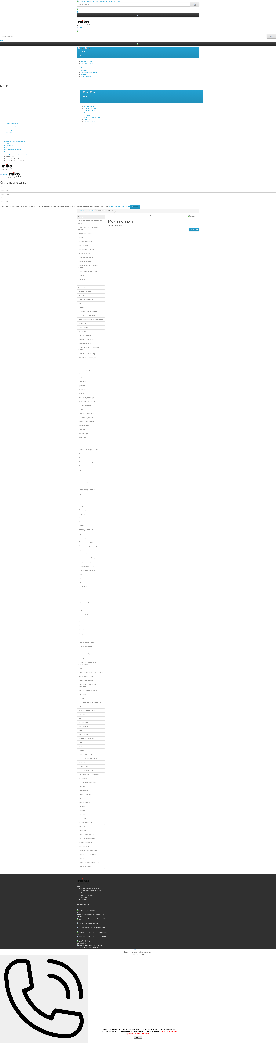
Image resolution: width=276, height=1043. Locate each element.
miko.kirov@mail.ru (88, 923)
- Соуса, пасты (82, 634)
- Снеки (80, 626)
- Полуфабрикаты (83, 514)
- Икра (80, 718)
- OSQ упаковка (83, 778)
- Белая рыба (82, 714)
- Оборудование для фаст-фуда (88, 546)
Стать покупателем (87, 66)
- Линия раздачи (83, 538)
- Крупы (80, 237)
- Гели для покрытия (84, 366)
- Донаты (81, 295)
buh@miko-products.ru (89, 941)
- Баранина (81, 494)
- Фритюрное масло (84, 866)
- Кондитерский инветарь (86, 339)
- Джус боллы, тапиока (85, 233)
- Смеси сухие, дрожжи (85, 418)
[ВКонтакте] (77, 886)
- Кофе (80, 442)
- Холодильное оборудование (87, 562)
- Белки (80, 668)
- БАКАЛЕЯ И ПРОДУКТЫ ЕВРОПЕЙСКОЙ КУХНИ (90, 222)
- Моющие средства (84, 802)
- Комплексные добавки (85, 680)
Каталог (82, 52)
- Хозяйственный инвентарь (87, 354)
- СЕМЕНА (81, 750)
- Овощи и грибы (83, 323)
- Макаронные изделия (85, 241)
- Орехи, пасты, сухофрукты (86, 402)
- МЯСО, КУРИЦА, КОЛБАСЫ (87, 490)
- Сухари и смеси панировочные (88, 862)
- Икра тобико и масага (85, 582)
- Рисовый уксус (83, 618)
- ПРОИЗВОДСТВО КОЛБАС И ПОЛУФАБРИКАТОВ (87, 663)
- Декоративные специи (85, 676)
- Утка (79, 522)
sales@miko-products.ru (89, 932)
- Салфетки (81, 810)
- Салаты (80, 622)
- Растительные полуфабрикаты (88, 850)
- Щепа (80, 706)
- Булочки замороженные (86, 835)
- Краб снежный (83, 722)
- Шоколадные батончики (86, 315)
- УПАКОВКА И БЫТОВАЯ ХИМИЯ (88, 775)
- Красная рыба (83, 726)
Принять (138, 1037)
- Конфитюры (82, 382)
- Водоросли (82, 578)
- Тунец (80, 742)
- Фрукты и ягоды (83, 327)
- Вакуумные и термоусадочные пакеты (90, 672)
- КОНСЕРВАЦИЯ (83, 434)
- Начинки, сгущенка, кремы (87, 398)
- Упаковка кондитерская (86, 422)
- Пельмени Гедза (83, 598)
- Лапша (80, 594)
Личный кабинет (86, 77)
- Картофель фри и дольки (86, 839)
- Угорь (80, 746)
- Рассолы (81, 698)
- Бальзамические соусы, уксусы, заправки (88, 228)
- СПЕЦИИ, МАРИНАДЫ (85, 754)
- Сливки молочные (84, 478)
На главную (3, 33)
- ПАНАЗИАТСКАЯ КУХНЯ (86, 566)
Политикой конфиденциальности (119, 207)
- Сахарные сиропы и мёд (86, 414)
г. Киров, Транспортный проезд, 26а (94, 919)
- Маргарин (81, 390)
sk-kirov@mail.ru (87, 928)
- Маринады (82, 762)
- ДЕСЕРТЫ (81, 287)
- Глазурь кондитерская (85, 370)
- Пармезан (81, 470)
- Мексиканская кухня (85, 843)
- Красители (81, 386)
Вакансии (84, 74)
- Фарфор (81, 658)
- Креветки (81, 730)
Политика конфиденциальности (91, 888)
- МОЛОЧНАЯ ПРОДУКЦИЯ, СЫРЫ (88, 450)
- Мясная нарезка (83, 510)
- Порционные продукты (86, 602)
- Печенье (81, 307)
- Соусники (81, 814)
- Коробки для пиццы (84, 794)
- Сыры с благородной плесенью (88, 482)
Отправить (135, 207)
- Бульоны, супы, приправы (86, 570)
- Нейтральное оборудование (87, 542)
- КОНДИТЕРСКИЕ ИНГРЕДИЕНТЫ (88, 358)
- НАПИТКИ (81, 526)
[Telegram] (79, 886)
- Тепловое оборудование (86, 554)
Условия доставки (86, 61)
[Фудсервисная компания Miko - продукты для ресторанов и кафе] (84, 22)
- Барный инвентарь (84, 335)
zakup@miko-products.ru (90, 936)
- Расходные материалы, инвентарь (89, 702)
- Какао (80, 378)
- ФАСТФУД (82, 827)
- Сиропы (81, 275)
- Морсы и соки (83, 245)
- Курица (80, 506)
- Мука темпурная (83, 847)
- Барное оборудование (86, 534)
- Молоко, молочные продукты (88, 462)
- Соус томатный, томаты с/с (87, 854)
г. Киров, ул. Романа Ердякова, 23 (93, 915)
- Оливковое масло (84, 253)
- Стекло (80, 650)
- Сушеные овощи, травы (86, 770)
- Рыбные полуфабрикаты (86, 738)
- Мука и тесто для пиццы (86, 249)
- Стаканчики (82, 818)
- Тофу (80, 638)
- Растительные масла (85, 261)
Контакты (84, 70)
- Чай (79, 446)
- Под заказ (81, 550)
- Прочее (81, 410)
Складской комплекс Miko (89, 72)
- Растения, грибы (83, 606)
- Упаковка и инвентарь (85, 822)
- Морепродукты (83, 734)
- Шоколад (81, 430)
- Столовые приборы (84, 654)
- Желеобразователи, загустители (88, 374)
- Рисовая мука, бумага (85, 614)
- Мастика (81, 394)
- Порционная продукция (86, 257)
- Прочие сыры (82, 474)
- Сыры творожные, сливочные (88, 486)
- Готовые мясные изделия (86, 502)
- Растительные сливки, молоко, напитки (88, 266)
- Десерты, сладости (84, 291)
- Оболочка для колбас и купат (88, 690)
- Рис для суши (82, 610)
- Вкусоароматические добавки (88, 758)
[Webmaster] (138, 950)
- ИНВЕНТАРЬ (82, 331)
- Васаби (80, 574)
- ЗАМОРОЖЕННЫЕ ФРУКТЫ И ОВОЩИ (90, 319)
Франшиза (10, 130)
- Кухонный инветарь (85, 343)
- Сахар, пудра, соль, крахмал (87, 271)
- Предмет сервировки (85, 646)
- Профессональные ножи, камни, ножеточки (89, 349)
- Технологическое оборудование (89, 558)
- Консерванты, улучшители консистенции (87, 685)
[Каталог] (90, 92)
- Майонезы (81, 454)
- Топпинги (81, 279)
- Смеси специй (83, 766)
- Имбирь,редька (83, 586)
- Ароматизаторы (83, 362)
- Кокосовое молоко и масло (87, 590)
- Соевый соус (82, 630)
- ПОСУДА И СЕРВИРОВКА (86, 642)
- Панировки (82, 694)
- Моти (80, 303)
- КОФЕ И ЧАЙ (82, 438)
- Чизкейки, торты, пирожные (87, 311)
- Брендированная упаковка (87, 782)
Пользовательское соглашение (91, 891)
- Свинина (81, 518)
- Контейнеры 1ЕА (83, 790)
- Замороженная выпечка (86, 299)
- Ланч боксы (82, 798)
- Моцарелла (82, 466)
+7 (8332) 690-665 (89, 910)
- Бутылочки (82, 786)
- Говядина (81, 498)
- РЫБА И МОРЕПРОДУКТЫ (86, 710)
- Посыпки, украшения (85, 406)
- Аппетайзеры (82, 831)
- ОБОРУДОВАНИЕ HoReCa (86, 530)
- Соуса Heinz (82, 858)
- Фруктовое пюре (83, 426)
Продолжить (194, 230)
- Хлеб (80, 283)
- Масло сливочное (84, 458)
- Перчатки (81, 806)
